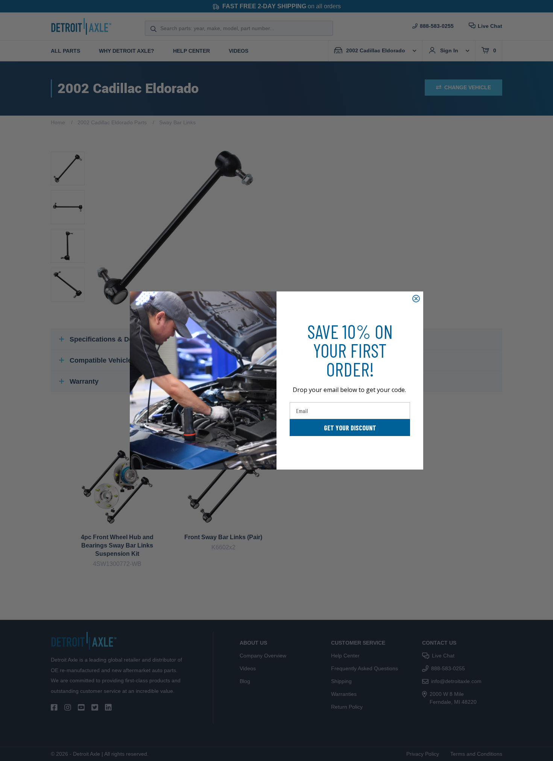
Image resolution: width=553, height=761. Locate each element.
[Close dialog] (416, 298)
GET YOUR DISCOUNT (350, 428)
